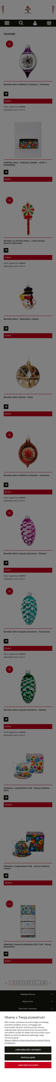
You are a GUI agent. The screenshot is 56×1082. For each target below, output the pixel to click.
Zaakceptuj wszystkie (28, 1065)
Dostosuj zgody (28, 1057)
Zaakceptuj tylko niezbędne (28, 1049)
